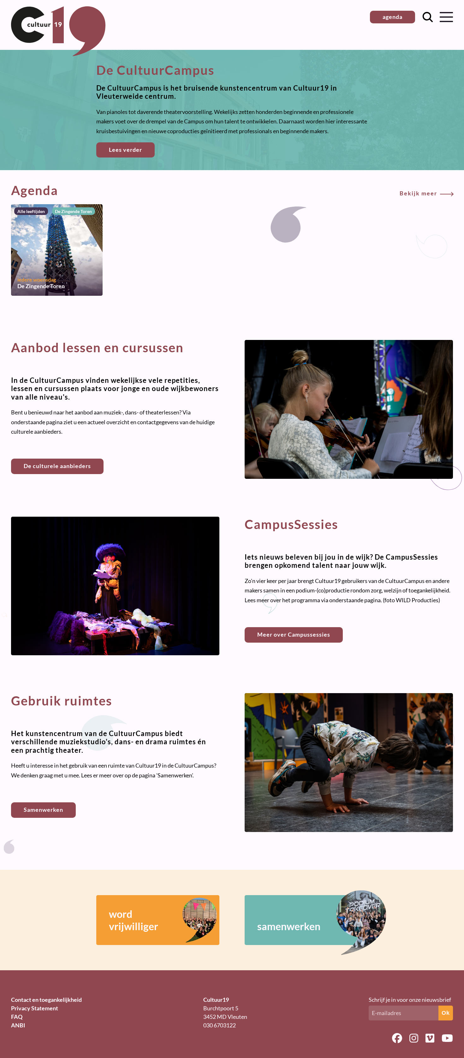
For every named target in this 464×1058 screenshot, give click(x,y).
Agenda (224, 190)
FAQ (16, 1016)
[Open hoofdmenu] (446, 17)
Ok (446, 1013)
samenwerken (288, 926)
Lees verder (125, 149)
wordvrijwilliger (133, 920)
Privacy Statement (34, 1008)
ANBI (18, 1025)
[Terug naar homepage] (58, 54)
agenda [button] (392, 16)
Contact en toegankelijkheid (46, 999)
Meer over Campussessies (293, 634)
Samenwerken (43, 809)
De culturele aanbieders (57, 465)
